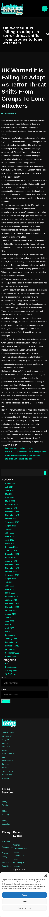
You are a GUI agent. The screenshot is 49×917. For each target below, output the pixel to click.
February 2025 (11, 547)
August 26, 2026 (19, 870)
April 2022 (9, 628)
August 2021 (10, 656)
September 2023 (12, 575)
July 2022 (9, 618)
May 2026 (9, 494)
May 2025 (9, 536)
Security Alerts (10, 113)
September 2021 (12, 653)
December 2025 (12, 512)
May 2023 (9, 589)
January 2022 (11, 639)
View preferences (24, 908)
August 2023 (10, 579)
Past (7, 663)
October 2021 (11, 649)
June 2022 (9, 621)
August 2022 (10, 614)
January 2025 (11, 551)
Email (3, 689)
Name (4, 678)
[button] (45, 875)
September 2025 (12, 522)
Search (45, 473)
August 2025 (10, 526)
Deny (24, 901)
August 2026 (10, 483)
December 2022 (12, 603)
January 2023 (11, 600)
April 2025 (9, 540)
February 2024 (11, 558)
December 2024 (12, 554)
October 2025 (11, 519)
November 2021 (12, 646)
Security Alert (10, 667)
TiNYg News (10, 674)
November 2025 (12, 515)
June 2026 (9, 491)
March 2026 (10, 501)
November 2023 (12, 568)
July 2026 (9, 487)
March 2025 (10, 543)
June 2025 (9, 533)
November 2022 (12, 607)
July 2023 (9, 582)
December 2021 (12, 642)
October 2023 (11, 572)
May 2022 (9, 625)
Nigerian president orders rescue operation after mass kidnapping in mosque (20, 855)
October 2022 (11, 611)
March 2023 (10, 593)
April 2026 (9, 498)
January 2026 (11, 508)
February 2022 (11, 635)
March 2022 (10, 632)
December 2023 (12, 565)
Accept (24, 895)
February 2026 (11, 505)
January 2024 (11, 561)
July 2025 (9, 529)
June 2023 (9, 586)
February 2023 (11, 596)
